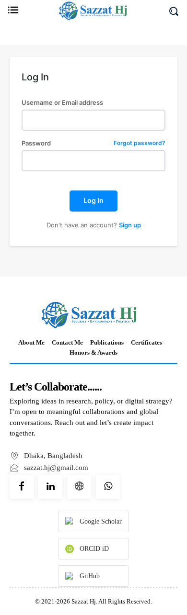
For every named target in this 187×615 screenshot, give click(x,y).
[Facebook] (22, 487)
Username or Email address (62, 103)
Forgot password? (139, 143)
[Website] (79, 487)
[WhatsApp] (108, 487)
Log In (93, 200)
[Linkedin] (50, 487)
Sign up (130, 225)
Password (93, 143)
